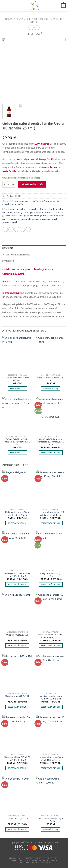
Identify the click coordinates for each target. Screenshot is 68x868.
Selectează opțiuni (50, 453)
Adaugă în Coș (32, 184)
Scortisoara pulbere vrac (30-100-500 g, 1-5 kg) (50, 697)
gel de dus (14, 209)
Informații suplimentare (16, 254)
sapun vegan (39, 219)
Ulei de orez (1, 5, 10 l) (17, 818)
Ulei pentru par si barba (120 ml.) (50, 379)
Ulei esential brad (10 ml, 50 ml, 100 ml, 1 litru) (17, 758)
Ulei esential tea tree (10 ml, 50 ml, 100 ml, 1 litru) (51, 758)
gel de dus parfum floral (47, 209)
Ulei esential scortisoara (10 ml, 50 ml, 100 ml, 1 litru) (51, 513)
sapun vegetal (52, 219)
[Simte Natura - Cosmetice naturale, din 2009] (34, 5)
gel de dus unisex (31, 215)
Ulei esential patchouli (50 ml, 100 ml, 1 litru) (17, 575)
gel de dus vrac (46, 215)
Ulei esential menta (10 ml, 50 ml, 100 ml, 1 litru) (17, 513)
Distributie (17, 860)
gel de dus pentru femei (12, 215)
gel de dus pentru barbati (32, 212)
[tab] (34, 248)
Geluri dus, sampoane (21, 201)
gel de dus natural (28, 209)
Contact (52, 860)
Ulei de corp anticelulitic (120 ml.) (17, 379)
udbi (56, 842)
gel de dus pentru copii (53, 212)
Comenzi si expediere (46, 858)
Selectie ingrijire (38, 18)
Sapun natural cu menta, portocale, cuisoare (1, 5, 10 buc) (50, 442)
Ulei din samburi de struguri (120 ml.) (51, 819)
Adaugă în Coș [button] (17, 388)
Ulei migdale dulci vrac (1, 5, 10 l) (51, 575)
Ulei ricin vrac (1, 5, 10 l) (17, 635)
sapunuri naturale (10, 222)
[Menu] (4, 5)
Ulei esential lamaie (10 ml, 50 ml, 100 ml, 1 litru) (50, 636)
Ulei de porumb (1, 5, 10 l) (17, 696)
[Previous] (7, 69)
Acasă (8, 18)
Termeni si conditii (35, 860)
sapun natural (27, 219)
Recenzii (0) (8, 261)
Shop (19, 18)
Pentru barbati (49, 201)
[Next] (60, 69)
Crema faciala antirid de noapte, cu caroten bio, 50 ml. (17, 442)
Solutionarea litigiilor (30, 862)
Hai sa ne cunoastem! (21, 858)
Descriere (7, 248)
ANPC (48, 862)
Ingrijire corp (37, 201)
